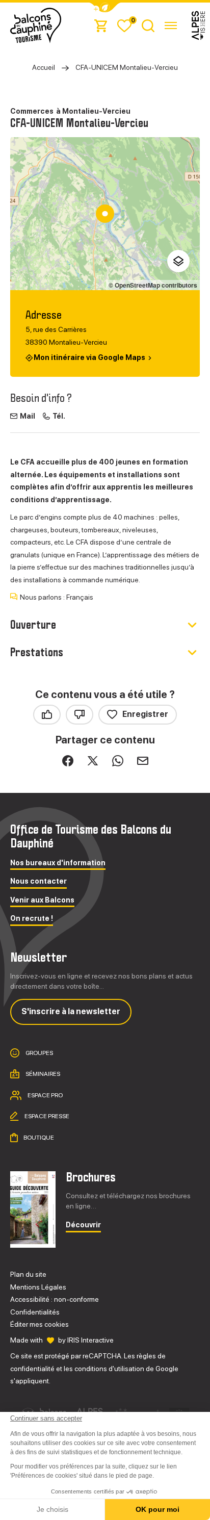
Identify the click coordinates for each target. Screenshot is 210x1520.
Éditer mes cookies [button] (39, 1324)
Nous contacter (38, 881)
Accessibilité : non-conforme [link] (54, 1299)
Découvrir (83, 1225)
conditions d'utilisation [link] (109, 1368)
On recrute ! (31, 918)
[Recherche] (148, 25)
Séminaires (42, 1073)
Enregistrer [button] (145, 714)
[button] (105, 7)
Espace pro (45, 1094)
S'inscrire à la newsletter (70, 1011)
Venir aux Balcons (42, 900)
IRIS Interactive (90, 1340)
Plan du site (28, 1274)
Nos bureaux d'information (58, 863)
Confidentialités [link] (35, 1312)
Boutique (38, 1137)
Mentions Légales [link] (38, 1287)
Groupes (38, 1052)
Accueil (43, 67)
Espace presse (46, 1116)
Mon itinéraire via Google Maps (89, 357)
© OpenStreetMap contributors (153, 285)
